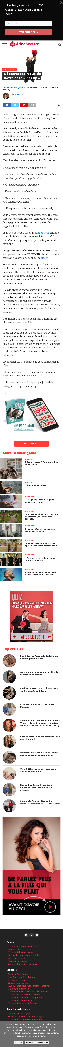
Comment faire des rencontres (23, 963)
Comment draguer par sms (21, 952)
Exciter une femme (17, 979)
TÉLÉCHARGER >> (28, 32)
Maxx (17, 94)
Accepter (18, 1042)
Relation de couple (17, 960)
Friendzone (13, 949)
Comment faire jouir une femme (24, 994)
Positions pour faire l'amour (22, 977)
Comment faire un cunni (20, 1000)
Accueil (6, 87)
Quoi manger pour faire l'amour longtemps (29, 985)
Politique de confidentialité (37, 1042)
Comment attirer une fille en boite (25, 1019)
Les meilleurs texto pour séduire (24, 955)
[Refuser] (59, 1033)
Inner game (17, 87)
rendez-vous (42, 232)
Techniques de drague (19, 1013)
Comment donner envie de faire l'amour (27, 991)
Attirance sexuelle (17, 958)
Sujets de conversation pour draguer (26, 1016)
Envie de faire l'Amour (19, 974)
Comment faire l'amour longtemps (25, 997)
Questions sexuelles (18, 982)
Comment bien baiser (19, 988)
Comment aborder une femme (23, 946)
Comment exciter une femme (22, 1003)
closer (44, 257)
